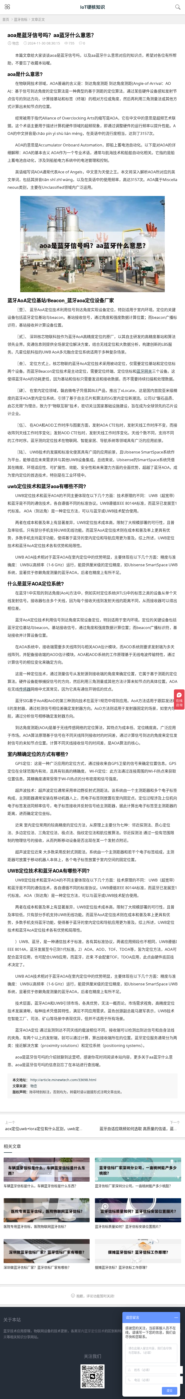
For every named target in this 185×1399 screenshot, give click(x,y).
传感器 (25, 689)
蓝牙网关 (144, 371)
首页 (5, 19)
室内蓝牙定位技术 (91, 1331)
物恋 (33, 1086)
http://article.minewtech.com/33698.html (63, 1080)
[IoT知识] (93, 11)
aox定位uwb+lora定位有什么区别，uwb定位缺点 (48, 1128)
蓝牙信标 (20, 19)
